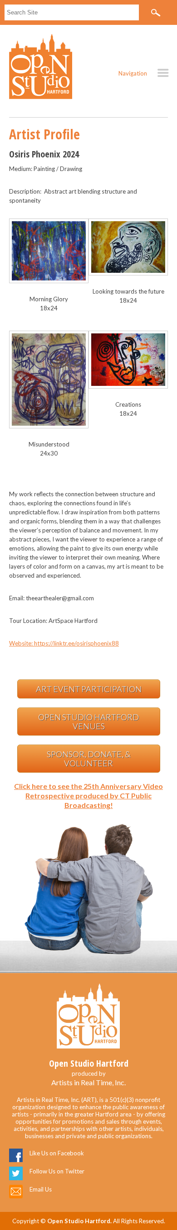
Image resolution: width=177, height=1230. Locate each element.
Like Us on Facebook (57, 1153)
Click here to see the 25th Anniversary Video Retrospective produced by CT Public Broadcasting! (88, 795)
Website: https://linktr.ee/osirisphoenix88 (64, 643)
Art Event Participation (89, 689)
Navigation (132, 73)
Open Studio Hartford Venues (88, 721)
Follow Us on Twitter (57, 1171)
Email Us (41, 1189)
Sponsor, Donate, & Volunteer (89, 758)
